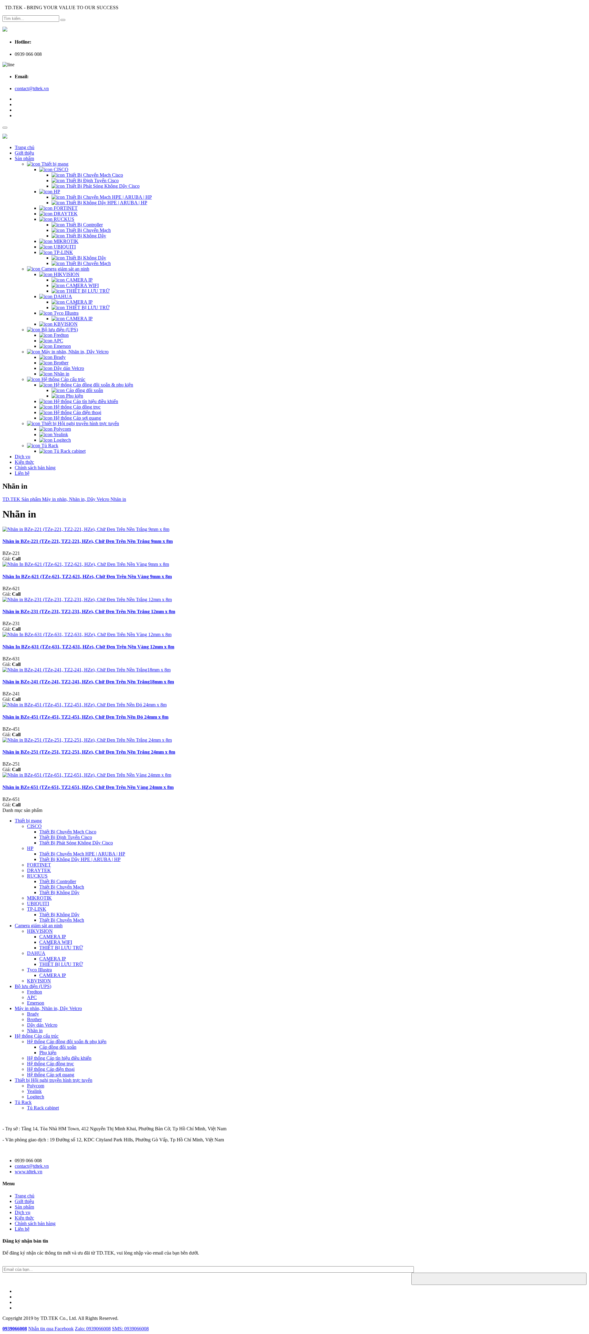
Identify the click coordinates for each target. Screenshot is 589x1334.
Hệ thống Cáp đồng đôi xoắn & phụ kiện (92, 384)
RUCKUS (63, 219)
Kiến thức (24, 462)
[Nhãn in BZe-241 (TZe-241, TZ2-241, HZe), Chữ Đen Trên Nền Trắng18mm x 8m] (86, 669)
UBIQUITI (64, 246)
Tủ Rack (49, 445)
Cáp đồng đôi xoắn (84, 390)
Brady (59, 357)
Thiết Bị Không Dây (85, 235)
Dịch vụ (22, 456)
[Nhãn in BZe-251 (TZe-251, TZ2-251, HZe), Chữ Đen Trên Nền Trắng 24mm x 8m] (87, 740)
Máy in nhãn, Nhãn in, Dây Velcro (74, 351)
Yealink (60, 434)
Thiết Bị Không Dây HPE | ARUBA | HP (106, 202)
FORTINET (65, 208)
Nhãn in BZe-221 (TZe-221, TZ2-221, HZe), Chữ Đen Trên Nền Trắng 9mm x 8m (87, 541)
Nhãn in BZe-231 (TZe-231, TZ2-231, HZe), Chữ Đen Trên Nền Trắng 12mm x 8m (88, 611)
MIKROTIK (65, 241)
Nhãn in (60, 373)
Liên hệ (22, 473)
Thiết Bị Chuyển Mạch (88, 230)
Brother (60, 362)
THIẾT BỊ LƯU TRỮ (87, 291)
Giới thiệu (24, 153)
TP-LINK (62, 252)
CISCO (60, 169)
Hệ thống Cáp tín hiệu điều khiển (85, 401)
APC (57, 340)
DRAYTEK (65, 213)
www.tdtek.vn (28, 1171)
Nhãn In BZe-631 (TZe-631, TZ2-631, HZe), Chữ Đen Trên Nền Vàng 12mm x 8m (88, 646)
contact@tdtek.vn (32, 88)
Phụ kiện (74, 395)
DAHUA (62, 296)
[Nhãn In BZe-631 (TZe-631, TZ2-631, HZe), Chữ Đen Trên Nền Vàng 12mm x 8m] (86, 634)
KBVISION (65, 324)
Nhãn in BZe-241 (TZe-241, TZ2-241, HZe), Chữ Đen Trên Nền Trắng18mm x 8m (88, 681)
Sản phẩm (24, 158)
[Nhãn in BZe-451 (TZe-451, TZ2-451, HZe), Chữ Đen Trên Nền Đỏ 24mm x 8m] (84, 704)
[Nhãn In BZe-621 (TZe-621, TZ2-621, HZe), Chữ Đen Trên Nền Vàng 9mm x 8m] (85, 564)
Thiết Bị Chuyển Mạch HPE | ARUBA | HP (108, 197)
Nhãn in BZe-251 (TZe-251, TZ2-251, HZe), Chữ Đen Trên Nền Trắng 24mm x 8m (88, 752)
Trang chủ (24, 147)
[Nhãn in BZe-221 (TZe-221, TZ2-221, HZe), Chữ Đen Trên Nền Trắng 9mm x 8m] (85, 529)
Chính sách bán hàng (35, 467)
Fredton (60, 335)
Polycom (61, 429)
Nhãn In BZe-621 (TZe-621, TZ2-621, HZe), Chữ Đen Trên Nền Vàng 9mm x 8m (87, 576)
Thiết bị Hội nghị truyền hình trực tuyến (79, 423)
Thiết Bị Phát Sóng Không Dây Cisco (102, 186)
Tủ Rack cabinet (69, 451)
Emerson (61, 346)
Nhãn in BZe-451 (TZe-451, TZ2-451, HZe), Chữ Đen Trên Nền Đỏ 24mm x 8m (85, 717)
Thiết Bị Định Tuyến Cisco (92, 180)
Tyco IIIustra (65, 313)
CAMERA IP (79, 280)
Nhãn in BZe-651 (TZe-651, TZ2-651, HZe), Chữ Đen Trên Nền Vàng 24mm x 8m (88, 787)
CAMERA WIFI (82, 285)
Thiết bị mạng (54, 164)
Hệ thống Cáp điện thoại (76, 412)
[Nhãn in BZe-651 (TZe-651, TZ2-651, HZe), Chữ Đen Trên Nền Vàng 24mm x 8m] (86, 775)
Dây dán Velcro (68, 368)
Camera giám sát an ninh (64, 268)
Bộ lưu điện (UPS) (59, 329)
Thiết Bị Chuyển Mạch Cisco (94, 175)
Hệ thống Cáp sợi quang (76, 418)
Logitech (61, 440)
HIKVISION (65, 274)
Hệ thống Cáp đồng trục (76, 406)
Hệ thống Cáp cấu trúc (62, 379)
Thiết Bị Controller (84, 224)
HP (56, 191)
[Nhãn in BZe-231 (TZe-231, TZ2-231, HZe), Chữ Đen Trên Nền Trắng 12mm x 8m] (87, 599)
